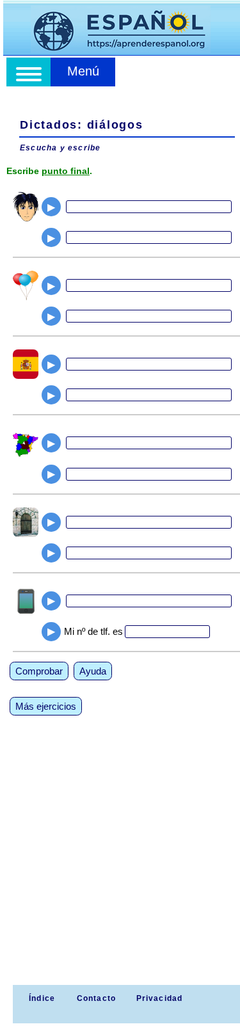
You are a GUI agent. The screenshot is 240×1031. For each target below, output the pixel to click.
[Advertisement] (120, 859)
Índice (40, 998)
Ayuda (92, 671)
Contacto (96, 998)
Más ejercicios (45, 706)
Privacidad (159, 998)
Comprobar (39, 671)
